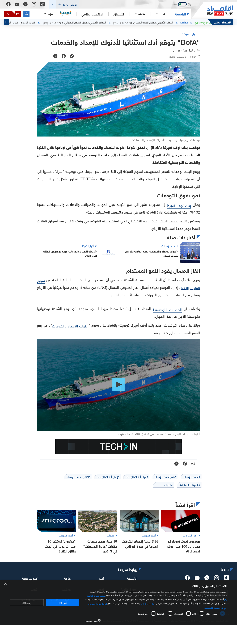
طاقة (67, 578)
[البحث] (26, 14)
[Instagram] (34, 4)
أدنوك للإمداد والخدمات (70, 325)
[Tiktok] (42, 4)
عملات (202, 22)
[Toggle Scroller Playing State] (6, 22)
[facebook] (187, 578)
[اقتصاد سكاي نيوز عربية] (212, 10)
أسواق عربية (29, 578)
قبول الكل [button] (63, 602)
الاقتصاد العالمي (92, 14)
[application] (118, 385)
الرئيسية (180, 14)
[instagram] (216, 578)
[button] (64, 4)
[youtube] (197, 578)
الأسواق (118, 14)
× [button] (5, 584)
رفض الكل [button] (27, 602)
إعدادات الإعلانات (148, 603)
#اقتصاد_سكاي (222, 22)
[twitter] (206, 578)
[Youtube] (17, 4)
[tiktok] (226, 578)
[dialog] (118, 602)
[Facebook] (8, 4)
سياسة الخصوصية (211, 607)
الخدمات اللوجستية (167, 309)
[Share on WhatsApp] (72, 56)
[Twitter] (25, 4)
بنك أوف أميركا (179, 205)
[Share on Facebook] (64, 56)
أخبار (101, 578)
